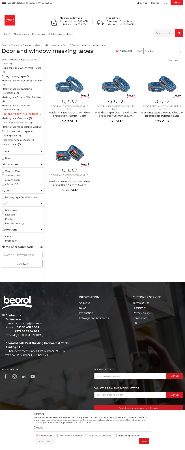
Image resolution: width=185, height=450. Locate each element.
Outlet (8, 236)
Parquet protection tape (17, 122)
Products (15, 45)
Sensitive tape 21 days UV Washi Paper (19, 61)
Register (155, 3)
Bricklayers (11, 210)
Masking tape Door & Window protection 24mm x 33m (116, 114)
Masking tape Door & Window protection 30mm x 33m (162, 114)
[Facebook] (5, 376)
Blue (7, 158)
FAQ (135, 323)
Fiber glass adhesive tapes (18, 140)
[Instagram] (14, 376)
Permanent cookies (71, 435)
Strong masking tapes (15, 76)
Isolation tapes (11, 144)
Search (22, 263)
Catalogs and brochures (94, 318)
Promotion (11, 240)
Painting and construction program (42, 45)
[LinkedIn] (23, 376)
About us (84, 303)
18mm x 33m (12, 171)
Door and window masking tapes (22, 114)
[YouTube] (32, 376)
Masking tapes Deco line (17, 118)
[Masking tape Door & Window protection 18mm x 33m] (69, 84)
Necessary (46, 435)
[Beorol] (10, 20)
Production (86, 313)
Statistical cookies (100, 435)
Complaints (140, 318)
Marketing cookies (128, 435)
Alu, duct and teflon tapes (17, 131)
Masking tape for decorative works (22, 127)
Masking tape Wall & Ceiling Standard (22, 82)
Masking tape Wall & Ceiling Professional (17, 91)
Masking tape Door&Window (21, 197)
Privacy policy (141, 313)
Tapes (66, 45)
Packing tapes (11, 135)
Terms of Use (141, 303)
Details (38, 427)
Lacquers (10, 214)
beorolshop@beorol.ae (29, 323)
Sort (140, 51)
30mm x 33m (13, 180)
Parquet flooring (14, 223)
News (82, 308)
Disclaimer (139, 308)
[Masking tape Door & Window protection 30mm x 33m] (161, 84)
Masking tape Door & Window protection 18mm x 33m (69, 114)
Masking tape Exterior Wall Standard (22, 99)
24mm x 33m (12, 175)
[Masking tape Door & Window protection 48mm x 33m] (69, 153)
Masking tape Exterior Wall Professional (16, 107)
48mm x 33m (12, 184)
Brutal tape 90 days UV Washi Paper (21, 70)
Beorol (5, 45)
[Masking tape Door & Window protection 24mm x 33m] (115, 84)
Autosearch (126, 51)
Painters (9, 219)
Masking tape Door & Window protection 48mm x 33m (69, 183)
